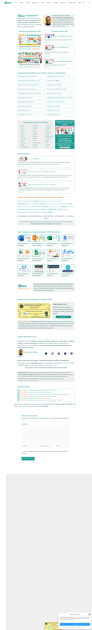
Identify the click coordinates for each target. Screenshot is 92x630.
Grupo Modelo (24, 147)
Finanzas (24, 206)
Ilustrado (38, 206)
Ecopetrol (35, 128)
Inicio (16, 2)
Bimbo (22, 128)
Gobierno (29, 206)
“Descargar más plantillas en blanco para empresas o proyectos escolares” (44, 394)
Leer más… (63, 317)
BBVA (47, 140)
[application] (38, 3)
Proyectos (26, 212)
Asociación (30, 203)
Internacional (57, 206)
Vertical (50, 212)
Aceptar (75, 624)
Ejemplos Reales (72, 2)
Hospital (33, 206)
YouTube (48, 138)
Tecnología (44, 212)
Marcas (36, 201)
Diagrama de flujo (55, 203)
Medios (32, 209)
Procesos (66, 209)
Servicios (35, 212)
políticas (21, 380)
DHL (34, 130)
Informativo (45, 206)
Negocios (44, 209)
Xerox (47, 147)
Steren (35, 147)
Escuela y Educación (29, 201)
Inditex (22, 134)
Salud (30, 212)
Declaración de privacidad (76, 627)
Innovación (52, 206)
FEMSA (35, 126)
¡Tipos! (42, 2)
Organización (52, 209)
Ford (22, 136)
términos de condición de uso (30, 380)
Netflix (35, 132)
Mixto (35, 209)
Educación (63, 204)
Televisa (35, 136)
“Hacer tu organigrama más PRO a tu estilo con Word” (40, 392)
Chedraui (48, 128)
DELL (47, 142)
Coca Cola (23, 138)
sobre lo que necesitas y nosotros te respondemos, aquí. (43, 396)
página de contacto (52, 365)
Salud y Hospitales (58, 201)
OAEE (79, 2)
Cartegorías (62, 2)
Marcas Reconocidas (24, 209)
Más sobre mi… (63, 26)
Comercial (35, 204)
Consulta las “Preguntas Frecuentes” (31, 398)
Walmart (23, 142)
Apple (22, 144)
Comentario (25, 424)
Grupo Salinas (37, 142)
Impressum (83, 627)
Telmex (35, 138)
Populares (60, 209)
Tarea (39, 212)
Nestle (22, 126)
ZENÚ (47, 134)
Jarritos (48, 144)
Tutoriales (48, 2)
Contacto (21, 2)
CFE (34, 140)
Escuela (20, 206)
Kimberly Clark (49, 136)
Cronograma (49, 203)
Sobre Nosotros (65, 363)
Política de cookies (68, 627)
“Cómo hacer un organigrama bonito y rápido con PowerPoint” (42, 390)
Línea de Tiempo (71, 206)
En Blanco (69, 204)
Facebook (48, 126)
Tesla (22, 130)
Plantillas (56, 2)
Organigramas (35, 2)
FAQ (84, 2)
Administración (22, 204)
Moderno (39, 209)
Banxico (35, 144)
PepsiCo (23, 132)
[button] (89, 614)
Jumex (47, 130)
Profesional (20, 212)
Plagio (56, 378)
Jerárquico (63, 206)
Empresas (20, 201)
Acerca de (27, 2)
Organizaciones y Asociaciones (47, 201)
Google (23, 140)
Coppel (35, 134)
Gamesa (48, 132)
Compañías (42, 204)
